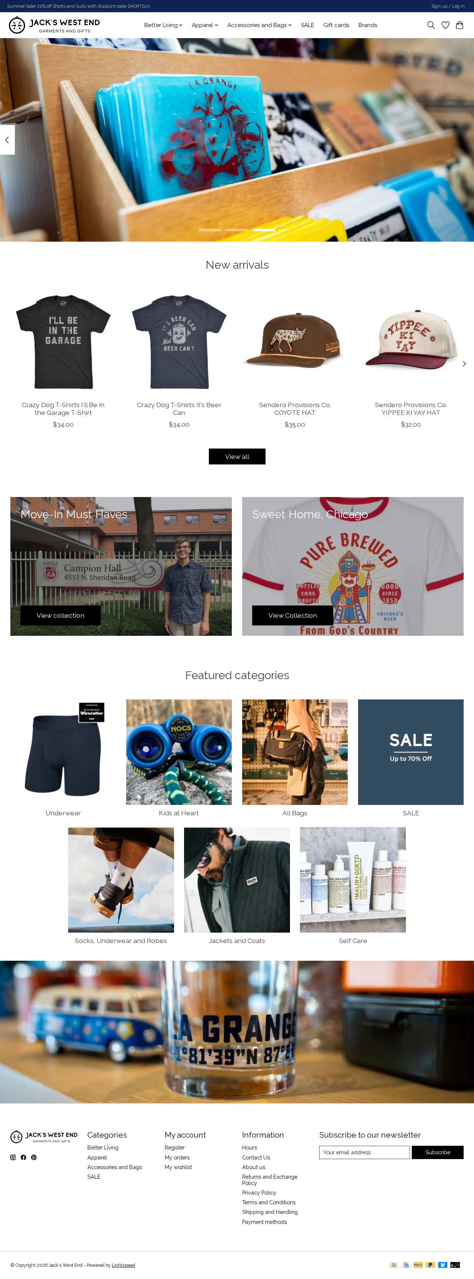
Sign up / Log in (448, 6)
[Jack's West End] (54, 25)
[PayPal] (418, 1265)
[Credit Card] (406, 1265)
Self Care (353, 940)
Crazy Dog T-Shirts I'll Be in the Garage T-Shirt (63, 408)
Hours (249, 1147)
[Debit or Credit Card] (455, 1265)
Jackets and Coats (237, 940)
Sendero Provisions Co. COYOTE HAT (295, 408)
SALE (307, 25)
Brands (367, 25)
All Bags (295, 813)
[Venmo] (443, 1265)
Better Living (102, 1147)
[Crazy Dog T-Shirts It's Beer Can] (179, 342)
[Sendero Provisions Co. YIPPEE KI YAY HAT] (411, 342)
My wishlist (178, 1167)
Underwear (63, 813)
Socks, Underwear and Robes (121, 940)
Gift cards (336, 25)
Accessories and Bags (114, 1167)
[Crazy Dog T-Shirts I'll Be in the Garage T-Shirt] (63, 342)
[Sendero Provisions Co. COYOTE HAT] (295, 342)
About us (253, 1167)
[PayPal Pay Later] (430, 1265)
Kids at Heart (179, 813)
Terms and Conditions (269, 1202)
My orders (177, 1157)
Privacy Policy (259, 1192)
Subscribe (437, 1152)
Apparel (97, 1157)
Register (175, 1147)
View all (237, 456)
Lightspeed (123, 1265)
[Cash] (393, 1265)
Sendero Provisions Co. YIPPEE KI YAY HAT (411, 408)
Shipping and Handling (270, 1212)
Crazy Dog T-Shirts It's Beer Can (179, 408)
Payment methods (264, 1222)
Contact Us (256, 1157)
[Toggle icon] (430, 25)
